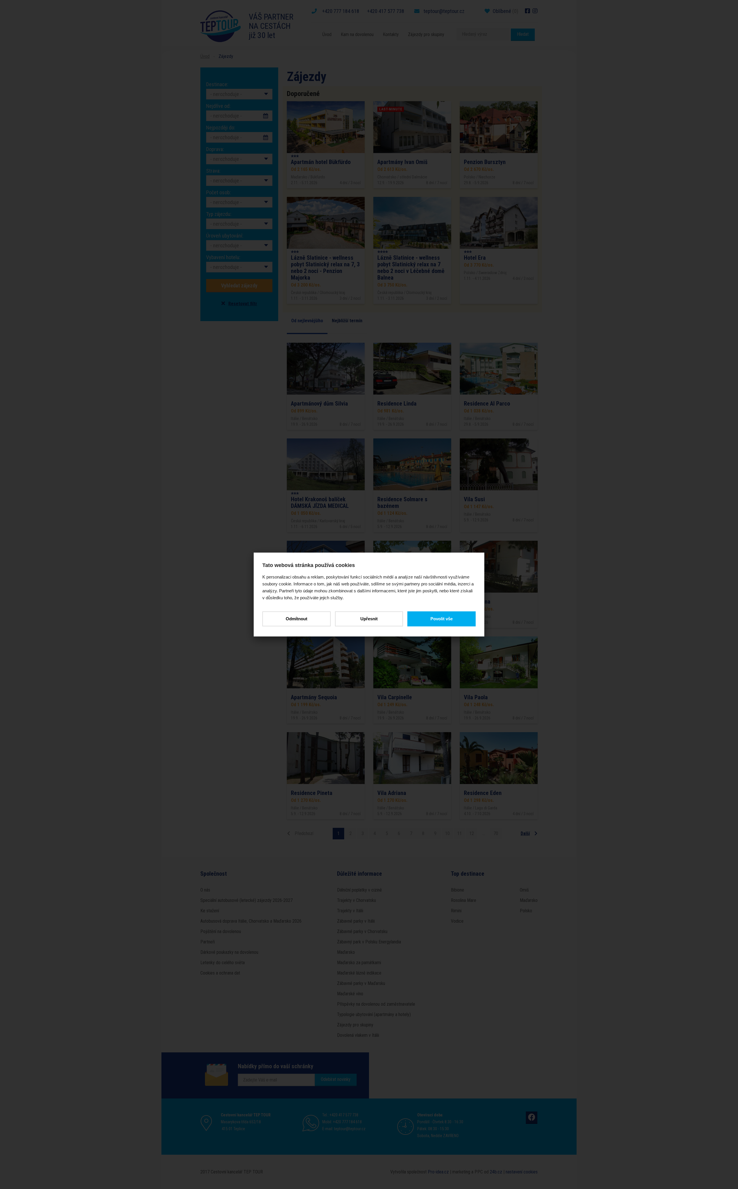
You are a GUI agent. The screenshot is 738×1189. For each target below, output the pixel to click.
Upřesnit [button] (369, 618)
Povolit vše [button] (441, 618)
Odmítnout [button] (296, 618)
